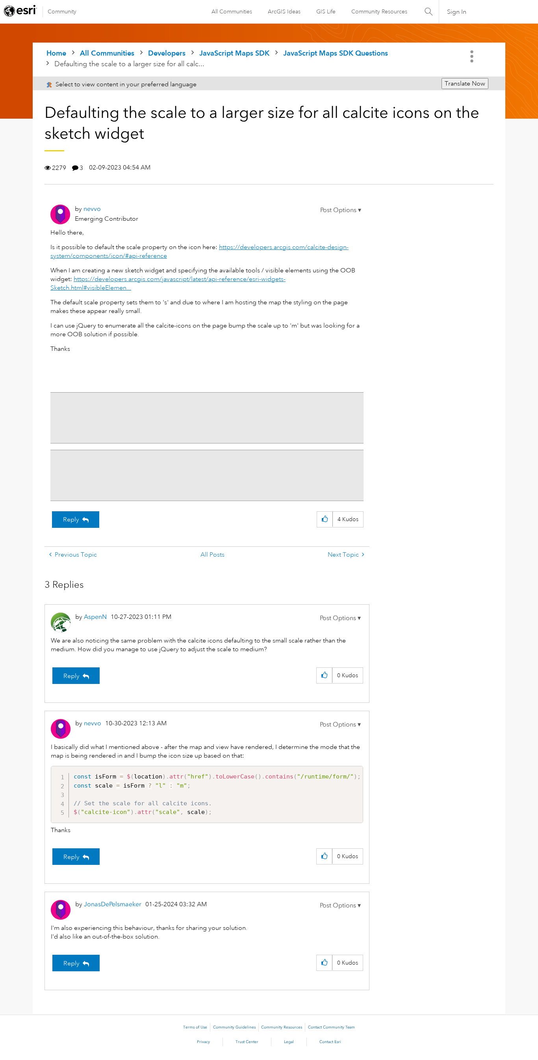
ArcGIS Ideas (284, 11)
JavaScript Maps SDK (234, 53)
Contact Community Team (331, 1027)
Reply (71, 519)
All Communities (231, 11)
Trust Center (247, 1042)
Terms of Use (195, 1027)
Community (62, 11)
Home (56, 53)
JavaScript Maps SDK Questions (335, 53)
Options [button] (472, 56)
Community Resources (379, 11)
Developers (167, 53)
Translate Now (465, 84)
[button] (341, 210)
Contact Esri (330, 1042)
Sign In (456, 12)
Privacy (203, 1042)
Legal (289, 1042)
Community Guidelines (234, 1027)
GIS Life (326, 11)
